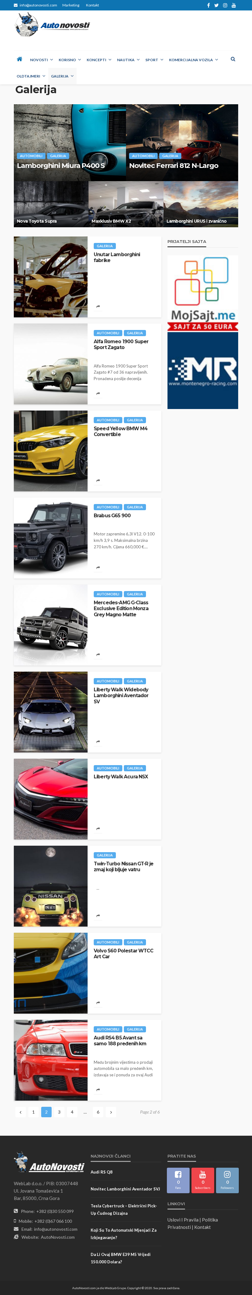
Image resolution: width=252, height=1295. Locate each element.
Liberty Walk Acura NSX (121, 777)
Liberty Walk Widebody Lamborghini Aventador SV (121, 696)
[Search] (233, 59)
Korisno (67, 60)
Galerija (60, 76)
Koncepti (96, 60)
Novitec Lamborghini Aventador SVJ (125, 1188)
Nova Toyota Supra (37, 221)
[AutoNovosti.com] (52, 24)
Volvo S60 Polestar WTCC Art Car (123, 953)
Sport (151, 60)
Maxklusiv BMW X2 (111, 221)
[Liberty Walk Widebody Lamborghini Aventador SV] (51, 712)
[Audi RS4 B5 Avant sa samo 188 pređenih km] (51, 1060)
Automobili (31, 156)
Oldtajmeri (28, 76)
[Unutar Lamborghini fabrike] (51, 276)
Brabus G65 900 (112, 515)
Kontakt (92, 5)
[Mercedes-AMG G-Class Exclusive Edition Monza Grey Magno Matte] (51, 625)
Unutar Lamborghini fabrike (117, 257)
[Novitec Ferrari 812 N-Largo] (182, 142)
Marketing (70, 5)
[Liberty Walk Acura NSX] (51, 799)
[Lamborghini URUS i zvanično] (200, 204)
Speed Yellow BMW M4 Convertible (121, 431)
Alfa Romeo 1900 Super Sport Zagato (121, 344)
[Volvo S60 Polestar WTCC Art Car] (51, 973)
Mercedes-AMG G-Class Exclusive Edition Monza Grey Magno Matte (121, 609)
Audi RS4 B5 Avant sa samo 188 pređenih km (120, 1041)
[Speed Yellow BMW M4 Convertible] (51, 451)
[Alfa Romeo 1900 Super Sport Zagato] (51, 364)
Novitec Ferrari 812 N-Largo (173, 165)
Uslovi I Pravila (183, 1219)
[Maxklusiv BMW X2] (126, 204)
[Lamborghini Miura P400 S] (70, 142)
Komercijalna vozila (191, 60)
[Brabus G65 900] (51, 538)
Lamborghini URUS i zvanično (197, 221)
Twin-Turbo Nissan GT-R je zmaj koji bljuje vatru (123, 866)
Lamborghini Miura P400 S (60, 165)
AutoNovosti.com (58, 1237)
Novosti (39, 60)
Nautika (126, 60)
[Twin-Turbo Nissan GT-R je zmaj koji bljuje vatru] (51, 886)
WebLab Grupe (115, 1288)
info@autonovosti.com (55, 1229)
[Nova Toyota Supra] (51, 204)
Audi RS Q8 (101, 1172)
